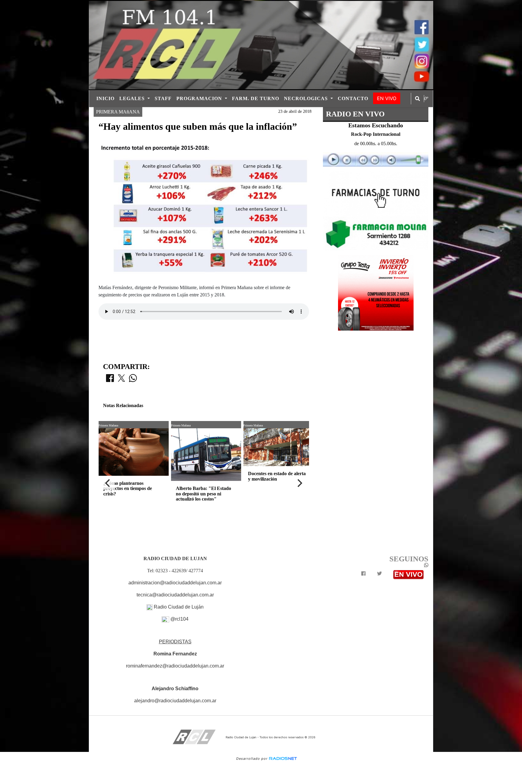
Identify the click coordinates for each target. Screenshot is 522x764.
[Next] (299, 483)
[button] (417, 98)
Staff (163, 98)
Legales (132, 98)
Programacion (200, 98)
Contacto (353, 98)
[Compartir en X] (121, 380)
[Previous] (108, 483)
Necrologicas (306, 98)
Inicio (105, 98)
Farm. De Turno (255, 98)
